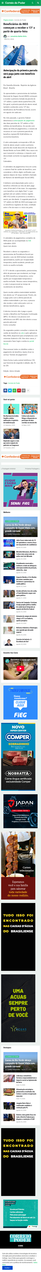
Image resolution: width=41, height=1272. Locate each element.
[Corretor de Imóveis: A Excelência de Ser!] (9, 642)
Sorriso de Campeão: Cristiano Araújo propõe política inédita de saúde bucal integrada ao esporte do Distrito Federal (26, 605)
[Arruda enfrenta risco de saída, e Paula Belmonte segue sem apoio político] (9, 593)
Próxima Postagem (32, 469)
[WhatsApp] (14, 390)
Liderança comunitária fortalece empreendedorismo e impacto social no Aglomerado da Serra (26, 1079)
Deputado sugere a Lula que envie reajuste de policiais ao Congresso (11, 443)
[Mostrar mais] (28, 390)
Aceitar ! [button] (7, 1268)
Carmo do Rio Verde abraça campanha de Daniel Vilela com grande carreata (20, 528)
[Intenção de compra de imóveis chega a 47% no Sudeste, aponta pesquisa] (9, 619)
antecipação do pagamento (24, 121)
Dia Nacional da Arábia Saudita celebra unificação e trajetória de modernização (11, 419)
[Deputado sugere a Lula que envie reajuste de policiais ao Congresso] (11, 434)
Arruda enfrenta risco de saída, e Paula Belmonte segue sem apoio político (26, 593)
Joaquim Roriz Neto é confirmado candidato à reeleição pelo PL (24, 1105)
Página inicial (8, 20)
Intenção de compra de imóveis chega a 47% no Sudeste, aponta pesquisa (26, 618)
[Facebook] (5, 390)
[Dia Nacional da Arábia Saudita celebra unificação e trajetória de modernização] (11, 409)
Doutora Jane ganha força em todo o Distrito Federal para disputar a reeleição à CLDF (26, 1117)
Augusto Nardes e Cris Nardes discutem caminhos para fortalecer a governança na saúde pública (26, 580)
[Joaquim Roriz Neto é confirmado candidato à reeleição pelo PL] (9, 1106)
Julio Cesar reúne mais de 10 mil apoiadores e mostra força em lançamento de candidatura (26, 542)
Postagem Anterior (9, 469)
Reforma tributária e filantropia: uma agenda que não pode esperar (27, 630)
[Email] (24, 390)
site (22, 333)
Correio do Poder (15, 2)
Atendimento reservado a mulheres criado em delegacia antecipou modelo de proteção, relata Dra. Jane (26, 566)
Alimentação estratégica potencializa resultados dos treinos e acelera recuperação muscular (26, 1092)
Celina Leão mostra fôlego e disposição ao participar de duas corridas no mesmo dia (29, 419)
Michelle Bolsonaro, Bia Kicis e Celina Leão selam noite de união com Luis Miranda (26, 554)
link (29, 241)
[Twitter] (10, 390)
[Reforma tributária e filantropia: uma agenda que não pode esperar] (9, 630)
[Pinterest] (19, 390)
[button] (2, 3)
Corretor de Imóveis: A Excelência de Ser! (23, 640)
